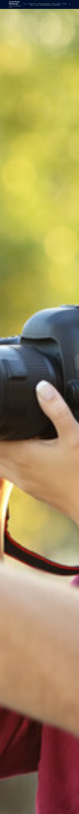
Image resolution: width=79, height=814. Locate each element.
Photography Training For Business (44, 3)
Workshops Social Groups (56, 3)
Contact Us (37, 5)
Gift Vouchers (64, 3)
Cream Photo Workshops (14, 3)
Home (25, 3)
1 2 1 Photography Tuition (31, 3)
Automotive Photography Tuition (46, 5)
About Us (31, 5)
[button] (69, 4)
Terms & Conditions (56, 5)
